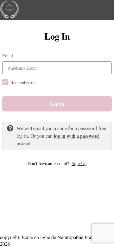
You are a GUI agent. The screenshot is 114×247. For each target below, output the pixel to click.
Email (7, 56)
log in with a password (76, 135)
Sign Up (79, 163)
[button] (57, 163)
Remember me (23, 82)
